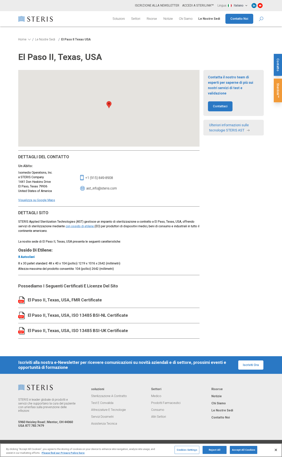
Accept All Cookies (243, 449)
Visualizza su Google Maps (36, 200)
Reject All (214, 449)
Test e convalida (102, 402)
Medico (156, 396)
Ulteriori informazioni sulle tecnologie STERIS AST (229, 127)
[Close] (276, 450)
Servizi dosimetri (102, 416)
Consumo (157, 409)
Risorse (152, 19)
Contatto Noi (239, 19)
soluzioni (97, 389)
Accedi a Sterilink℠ (198, 5)
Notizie (168, 19)
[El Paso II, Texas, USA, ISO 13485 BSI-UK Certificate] (21, 331)
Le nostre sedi (209, 19)
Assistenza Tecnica (104, 423)
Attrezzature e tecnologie (108, 409)
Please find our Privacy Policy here (63, 452)
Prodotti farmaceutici (166, 402)
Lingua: (222, 5)
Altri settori (158, 416)
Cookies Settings (187, 449)
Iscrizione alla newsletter (157, 5)
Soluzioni (119, 19)
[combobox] (237, 5)
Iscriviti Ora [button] (251, 365)
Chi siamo (186, 19)
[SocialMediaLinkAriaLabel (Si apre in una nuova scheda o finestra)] (253, 5)
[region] (141, 450)
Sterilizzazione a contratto (109, 396)
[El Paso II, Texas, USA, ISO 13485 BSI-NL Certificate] (21, 315)
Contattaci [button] (220, 106)
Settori (135, 19)
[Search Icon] (261, 18)
